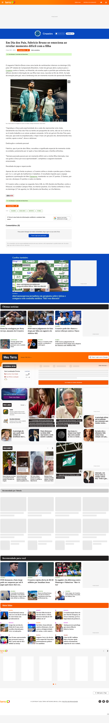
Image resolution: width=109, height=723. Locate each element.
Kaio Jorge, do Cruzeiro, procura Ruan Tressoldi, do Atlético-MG (72, 594)
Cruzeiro (48, 33)
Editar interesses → (103, 365)
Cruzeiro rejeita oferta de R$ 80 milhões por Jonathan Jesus (41, 581)
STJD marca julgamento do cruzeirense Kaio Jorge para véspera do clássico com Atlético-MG (68, 343)
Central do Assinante (89, 2)
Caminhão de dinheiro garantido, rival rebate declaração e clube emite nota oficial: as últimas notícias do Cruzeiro (18, 595)
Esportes (31, 211)
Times (69, 34)
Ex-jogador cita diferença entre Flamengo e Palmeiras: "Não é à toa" (67, 582)
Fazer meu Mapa (14, 397)
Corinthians (14, 339)
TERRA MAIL (78, 2)
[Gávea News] (9, 195)
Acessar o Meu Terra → (26, 357)
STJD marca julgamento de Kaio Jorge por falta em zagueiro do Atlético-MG (40, 330)
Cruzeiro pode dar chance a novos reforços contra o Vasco (67, 329)
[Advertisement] (96, 344)
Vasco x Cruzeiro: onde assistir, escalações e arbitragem (45, 343)
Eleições (11, 610)
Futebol (39, 211)
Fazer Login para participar (38, 235)
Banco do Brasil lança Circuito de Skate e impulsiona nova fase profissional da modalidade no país (44, 595)
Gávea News (22, 211)
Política (38, 635)
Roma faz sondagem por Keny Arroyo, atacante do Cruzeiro (12, 329)
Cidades (66, 635)
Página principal (10, 2)
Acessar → (23, 405)
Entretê (38, 610)
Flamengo (33, 176)
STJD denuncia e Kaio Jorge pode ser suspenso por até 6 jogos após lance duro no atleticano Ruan (11, 582)
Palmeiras (15, 293)
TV (9, 635)
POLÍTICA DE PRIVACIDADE (70, 701)
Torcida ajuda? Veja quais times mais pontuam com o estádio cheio (18, 344)
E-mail (101, 2)
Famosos (66, 610)
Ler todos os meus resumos (73, 382)
